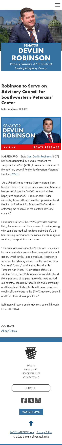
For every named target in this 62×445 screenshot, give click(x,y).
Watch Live (31, 412)
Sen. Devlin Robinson (39, 156)
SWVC (15, 174)
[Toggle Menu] (57, 4)
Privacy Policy (44, 432)
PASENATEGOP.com (22, 432)
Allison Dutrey (9, 331)
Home (31, 365)
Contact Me (31, 377)
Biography (31, 369)
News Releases (31, 373)
